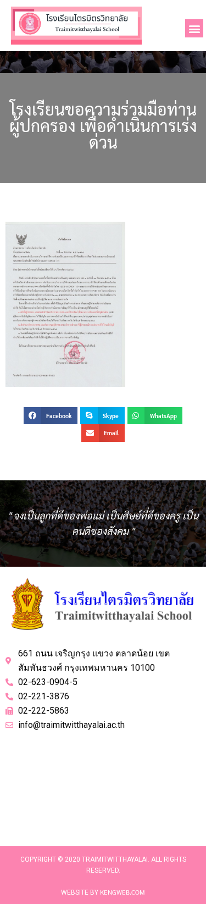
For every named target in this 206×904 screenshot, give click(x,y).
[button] (194, 28)
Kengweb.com (122, 891)
